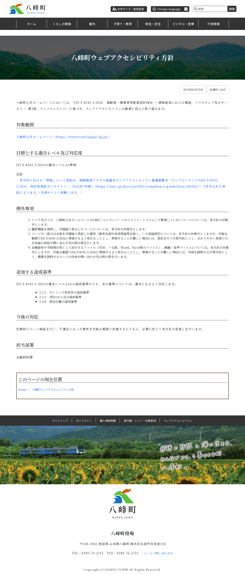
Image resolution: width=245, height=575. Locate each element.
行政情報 (213, 23)
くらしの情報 (62, 23)
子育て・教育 (123, 23)
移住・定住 (153, 23)
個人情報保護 (108, 421)
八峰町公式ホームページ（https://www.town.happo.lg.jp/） (64, 137)
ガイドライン (84, 421)
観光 (92, 23)
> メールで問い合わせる (157, 553)
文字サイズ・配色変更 (130, 9)
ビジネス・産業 (183, 23)
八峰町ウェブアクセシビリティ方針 (53, 389)
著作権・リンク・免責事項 (140, 421)
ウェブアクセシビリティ (178, 421)
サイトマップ (60, 421)
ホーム (31, 23)
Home (22, 389)
